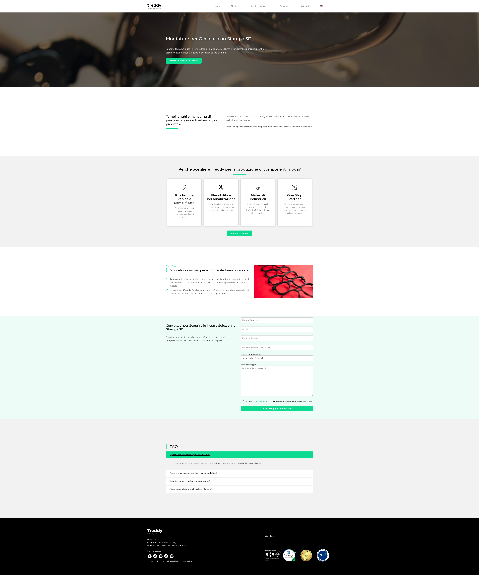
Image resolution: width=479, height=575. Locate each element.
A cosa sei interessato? (251, 355)
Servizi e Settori (258, 6)
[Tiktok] (166, 556)
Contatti (305, 6)
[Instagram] (155, 556)
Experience (285, 6)
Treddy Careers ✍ (274, 538)
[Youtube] (172, 556)
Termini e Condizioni (170, 561)
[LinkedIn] (161, 556)
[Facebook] (150, 556)
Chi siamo (235, 6)
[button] (239, 454)
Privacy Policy (154, 561)
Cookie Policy (187, 561)
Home (217, 6)
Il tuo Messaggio (248, 365)
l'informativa (259, 401)
